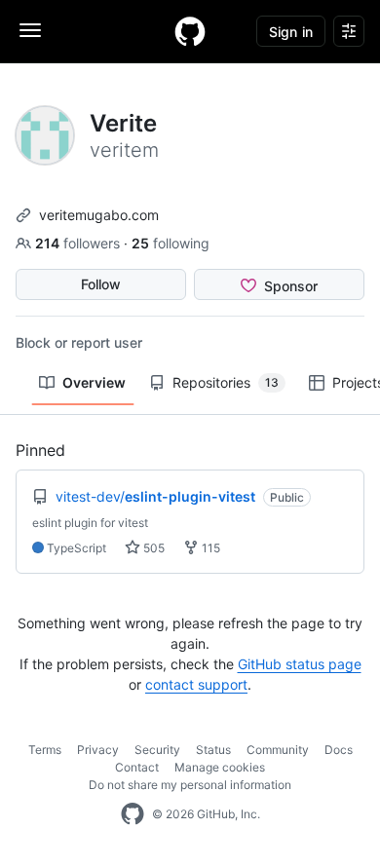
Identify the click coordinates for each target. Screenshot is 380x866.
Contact (137, 767)
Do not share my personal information (190, 784)
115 (209, 548)
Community (278, 749)
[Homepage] (190, 31)
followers (79, 243)
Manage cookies (219, 767)
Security (157, 749)
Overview (94, 382)
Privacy (98, 749)
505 (152, 548)
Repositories (225, 382)
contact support (196, 684)
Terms (44, 749)
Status (213, 749)
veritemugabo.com (99, 215)
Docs (338, 749)
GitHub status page (299, 664)
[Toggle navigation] (30, 30)
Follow (101, 284)
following (170, 243)
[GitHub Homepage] (132, 814)
